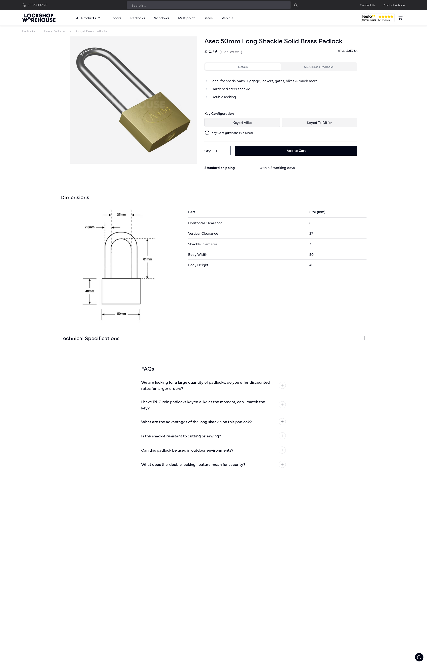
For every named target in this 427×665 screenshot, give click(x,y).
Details (243, 66)
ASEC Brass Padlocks (319, 66)
